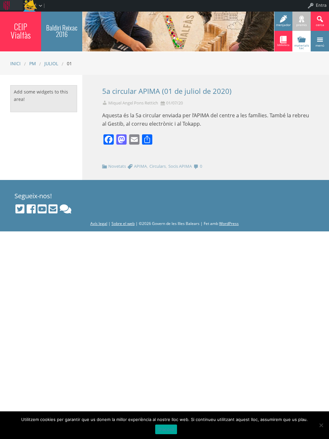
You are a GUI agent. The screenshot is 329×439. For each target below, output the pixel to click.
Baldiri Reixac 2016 (61, 31)
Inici (15, 63)
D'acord (166, 429)
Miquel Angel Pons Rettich (133, 103)
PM (32, 63)
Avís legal (98, 223)
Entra (321, 5)
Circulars (157, 166)
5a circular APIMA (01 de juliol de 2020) (167, 91)
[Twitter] (19, 209)
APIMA (140, 166)
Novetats (117, 166)
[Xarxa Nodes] (65, 209)
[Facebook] (31, 209)
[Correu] (53, 209)
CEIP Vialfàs (21, 30)
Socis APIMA (180, 166)
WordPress (229, 223)
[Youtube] (42, 209)
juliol (51, 63)
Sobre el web (123, 223)
